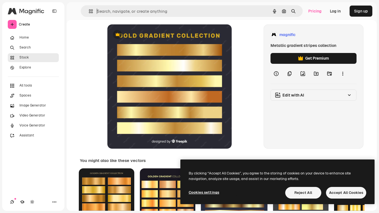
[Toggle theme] (32, 201)
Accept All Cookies (346, 192)
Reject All (303, 192)
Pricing (315, 11)
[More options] (342, 73)
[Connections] (12, 201)
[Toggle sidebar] (54, 11)
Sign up (361, 11)
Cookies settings (204, 192)
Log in (335, 11)
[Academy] (22, 201)
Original (143, 34)
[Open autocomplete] (88, 11)
